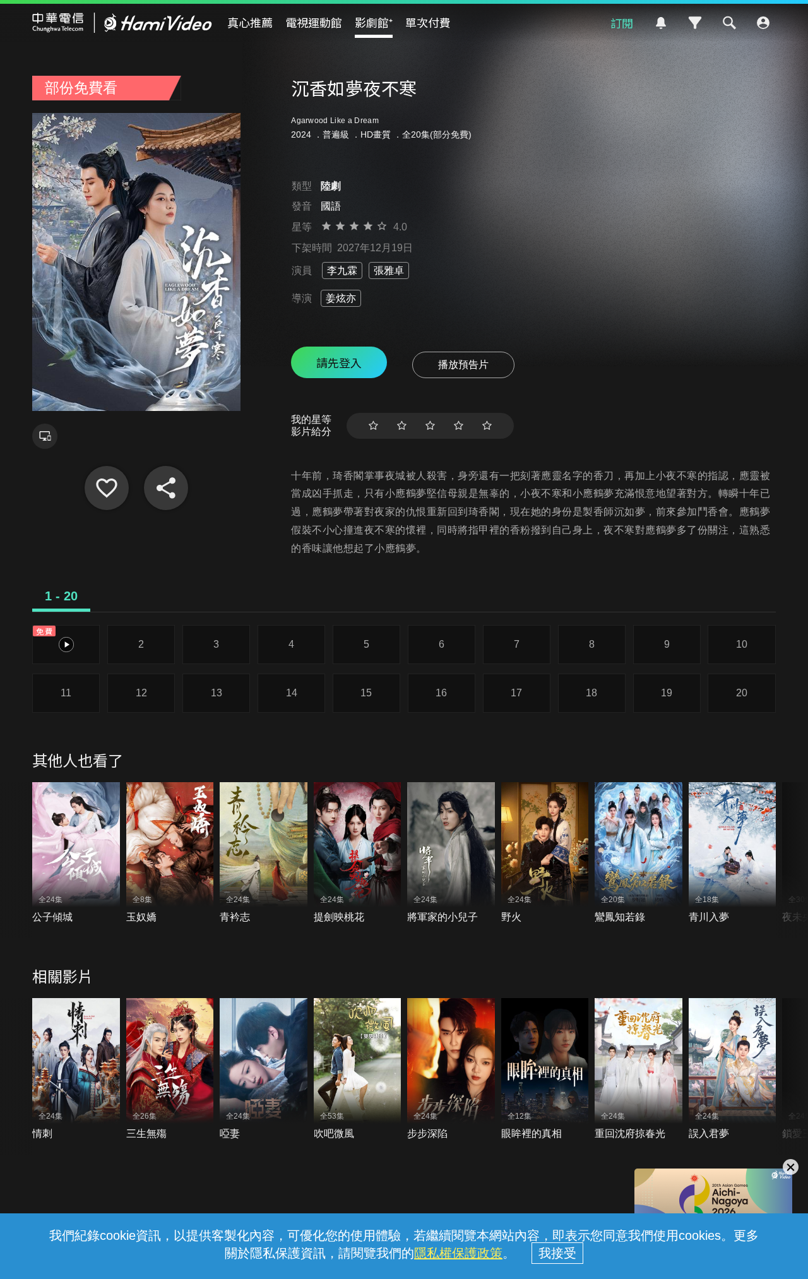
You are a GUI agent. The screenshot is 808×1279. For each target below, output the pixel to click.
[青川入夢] (732, 853)
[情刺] (76, 1069)
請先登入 (339, 362)
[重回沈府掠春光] (638, 1069)
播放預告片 (463, 364)
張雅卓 (389, 270)
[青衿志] (263, 853)
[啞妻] (263, 1069)
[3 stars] (430, 426)
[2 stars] (402, 426)
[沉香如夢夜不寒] (107, 488)
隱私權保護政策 (458, 1253)
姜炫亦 (341, 298)
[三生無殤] (170, 1069)
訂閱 (621, 23)
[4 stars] (458, 426)
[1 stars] (373, 426)
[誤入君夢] (732, 1069)
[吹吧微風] (357, 1069)
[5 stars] (487, 426)
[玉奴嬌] (170, 853)
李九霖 (342, 270)
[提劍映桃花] (357, 853)
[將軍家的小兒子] (451, 853)
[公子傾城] (76, 853)
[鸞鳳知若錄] (638, 853)
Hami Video (122, 23)
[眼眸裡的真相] (545, 1069)
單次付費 (428, 22)
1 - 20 (61, 596)
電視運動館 (313, 22)
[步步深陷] (451, 1069)
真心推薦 (250, 22)
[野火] (545, 853)
